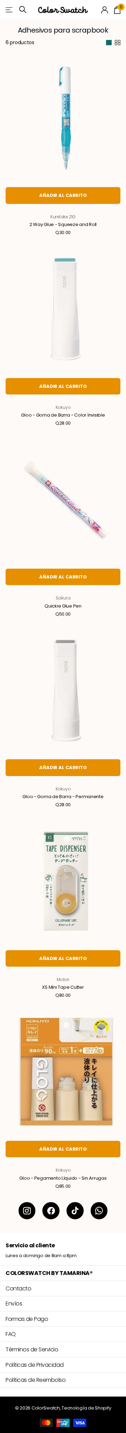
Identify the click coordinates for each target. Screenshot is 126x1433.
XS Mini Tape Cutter (63, 987)
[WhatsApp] (99, 1210)
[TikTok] (75, 1210)
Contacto (18, 1288)
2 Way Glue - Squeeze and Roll (63, 224)
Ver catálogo (10, 10)
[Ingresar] (104, 9)
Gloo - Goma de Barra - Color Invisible (63, 415)
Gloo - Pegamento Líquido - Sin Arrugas (62, 1178)
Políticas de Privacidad (35, 1365)
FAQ (11, 1334)
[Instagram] (27, 1210)
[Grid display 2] (117, 42)
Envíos (14, 1304)
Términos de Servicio (32, 1349)
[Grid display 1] (109, 42)
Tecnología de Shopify (86, 1408)
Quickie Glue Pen (63, 606)
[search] (22, 10)
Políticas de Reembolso (35, 1380)
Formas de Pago (27, 1319)
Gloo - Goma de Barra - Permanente (62, 797)
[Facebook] (50, 1210)
